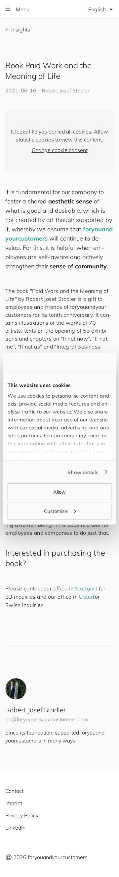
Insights (20, 29)
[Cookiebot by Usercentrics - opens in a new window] (84, 361)
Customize (56, 511)
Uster (86, 596)
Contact (14, 791)
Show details (83, 472)
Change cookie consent (60, 150)
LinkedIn (15, 827)
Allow (59, 492)
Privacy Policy (21, 815)
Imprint (13, 803)
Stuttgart (86, 588)
